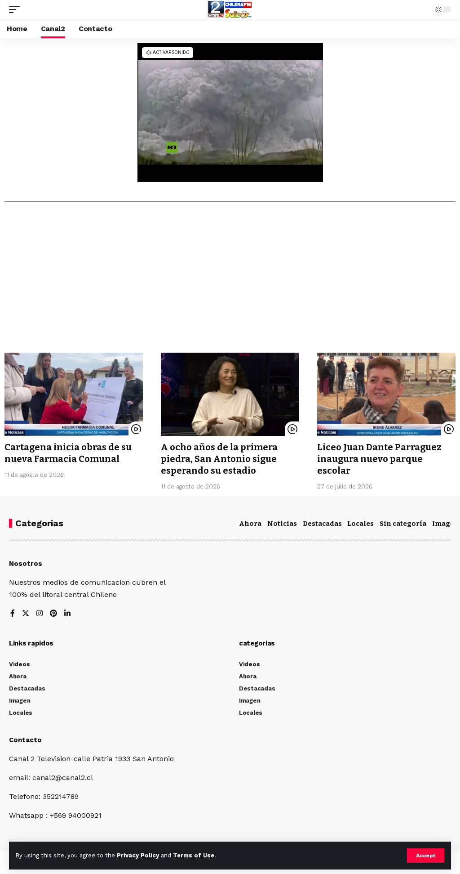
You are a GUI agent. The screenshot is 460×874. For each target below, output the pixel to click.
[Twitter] (26, 613)
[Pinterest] (53, 613)
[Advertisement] (230, 281)
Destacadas (322, 524)
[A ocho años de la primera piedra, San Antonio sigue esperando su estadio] (230, 394)
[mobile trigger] (16, 9)
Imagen (445, 524)
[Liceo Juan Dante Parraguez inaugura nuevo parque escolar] (386, 394)
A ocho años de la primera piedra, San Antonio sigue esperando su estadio (219, 459)
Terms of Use (193, 855)
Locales (360, 524)
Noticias (282, 524)
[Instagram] (39, 613)
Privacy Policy (138, 855)
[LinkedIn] (67, 613)
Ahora (250, 524)
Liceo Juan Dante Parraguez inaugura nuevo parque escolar (379, 459)
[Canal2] (230, 9)
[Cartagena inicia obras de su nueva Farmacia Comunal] (73, 394)
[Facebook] (12, 613)
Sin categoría (403, 524)
